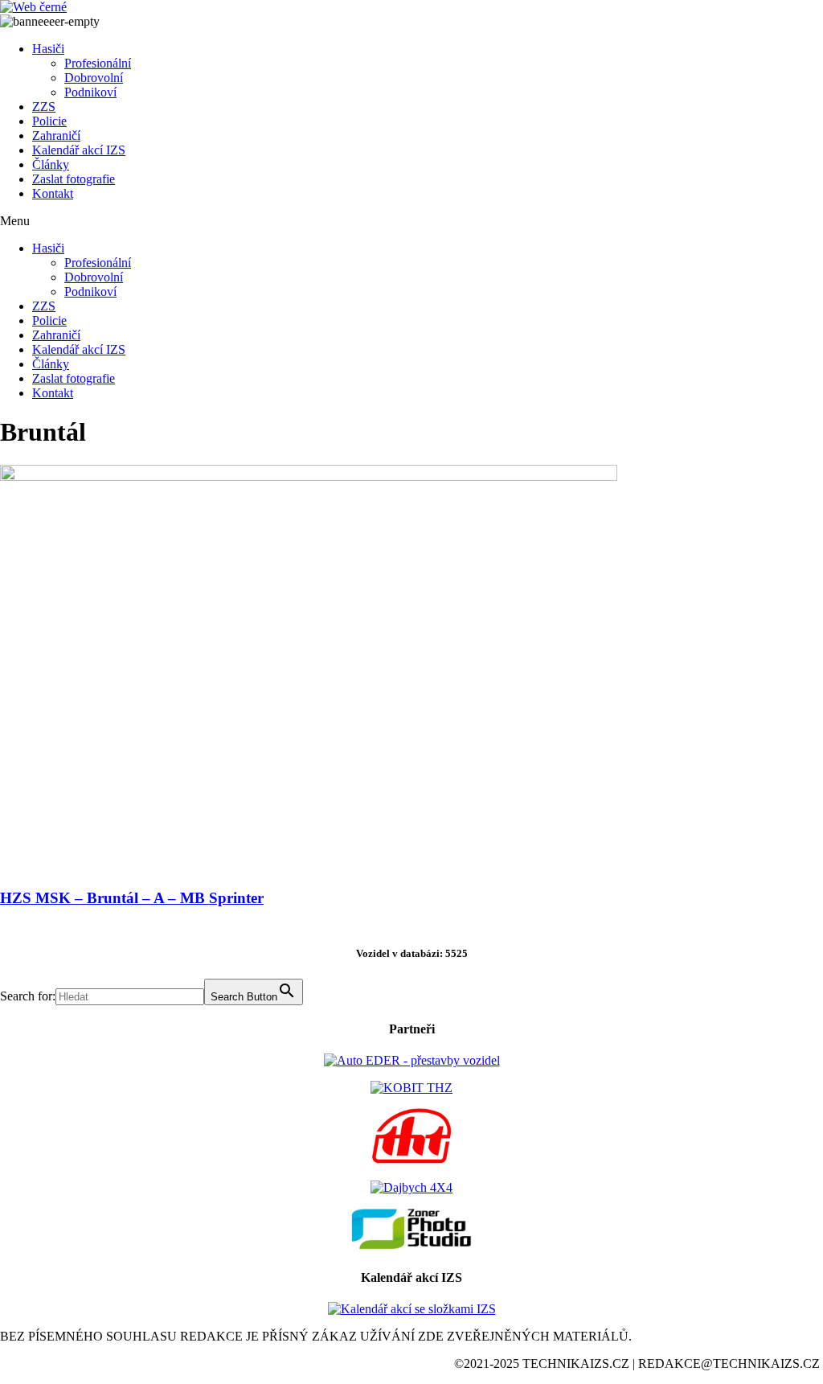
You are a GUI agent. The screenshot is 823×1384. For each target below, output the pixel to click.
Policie (49, 121)
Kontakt (52, 193)
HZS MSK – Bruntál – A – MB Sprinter (132, 897)
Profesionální (97, 63)
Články (50, 164)
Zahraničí (56, 135)
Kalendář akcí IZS (78, 150)
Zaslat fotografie (73, 179)
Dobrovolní (93, 77)
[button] (411, 221)
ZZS (43, 106)
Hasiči (48, 48)
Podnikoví (90, 92)
